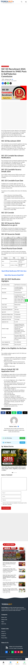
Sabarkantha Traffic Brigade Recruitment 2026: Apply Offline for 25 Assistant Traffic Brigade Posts (13, 466)
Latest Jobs (3, 623)
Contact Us (3, 633)
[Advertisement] (14, 19)
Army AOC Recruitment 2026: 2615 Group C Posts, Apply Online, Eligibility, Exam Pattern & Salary (10, 583)
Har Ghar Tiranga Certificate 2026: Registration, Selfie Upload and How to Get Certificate (10, 590)
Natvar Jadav (9, 79)
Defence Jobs (4, 619)
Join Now (22, 438)
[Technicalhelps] (7, 2)
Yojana (2, 621)
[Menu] (26, 2)
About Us (3, 631)
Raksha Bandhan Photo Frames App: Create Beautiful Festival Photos (9, 564)
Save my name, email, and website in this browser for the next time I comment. (15, 504)
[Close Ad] (26, 659)
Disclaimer (3, 635)
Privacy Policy (4, 637)
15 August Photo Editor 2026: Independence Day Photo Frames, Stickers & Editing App (10, 570)
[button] (22, 2)
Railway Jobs (4, 617)
